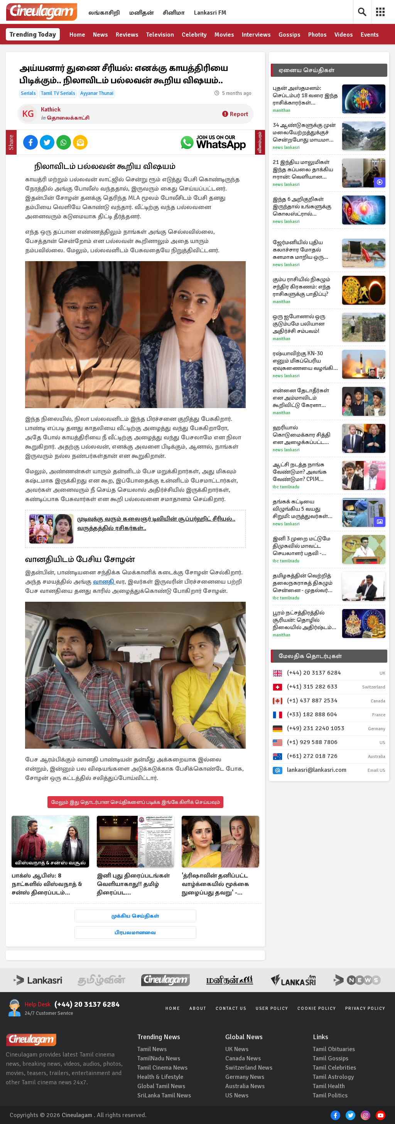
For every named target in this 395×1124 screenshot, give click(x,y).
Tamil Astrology (333, 1077)
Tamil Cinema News (162, 1068)
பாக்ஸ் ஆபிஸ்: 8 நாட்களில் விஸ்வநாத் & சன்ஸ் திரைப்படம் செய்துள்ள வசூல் (47, 885)
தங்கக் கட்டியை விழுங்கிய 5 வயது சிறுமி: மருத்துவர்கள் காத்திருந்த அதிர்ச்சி (300, 509)
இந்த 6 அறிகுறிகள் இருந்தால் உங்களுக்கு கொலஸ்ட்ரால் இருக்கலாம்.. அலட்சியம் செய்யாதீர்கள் (305, 207)
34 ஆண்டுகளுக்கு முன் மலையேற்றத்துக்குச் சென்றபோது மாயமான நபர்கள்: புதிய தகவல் (304, 132)
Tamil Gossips (330, 1058)
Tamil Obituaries (334, 1049)
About (197, 1008)
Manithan (281, 110)
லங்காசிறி (104, 13)
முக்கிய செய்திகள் (135, 916)
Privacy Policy (365, 1008)
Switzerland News (248, 1068)
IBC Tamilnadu (286, 487)
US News (236, 1095)
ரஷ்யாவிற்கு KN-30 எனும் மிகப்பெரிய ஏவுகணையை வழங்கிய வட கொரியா (305, 361)
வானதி (104, 582)
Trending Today (33, 34)
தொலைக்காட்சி (68, 118)
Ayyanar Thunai (96, 93)
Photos (317, 35)
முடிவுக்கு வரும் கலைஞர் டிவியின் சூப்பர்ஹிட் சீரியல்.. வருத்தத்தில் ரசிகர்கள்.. (156, 523)
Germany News (244, 1077)
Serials (28, 93)
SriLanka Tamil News (164, 1095)
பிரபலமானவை (135, 932)
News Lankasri (286, 147)
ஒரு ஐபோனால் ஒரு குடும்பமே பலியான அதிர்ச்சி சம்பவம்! (299, 323)
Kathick (51, 109)
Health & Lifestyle (160, 1077)
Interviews (256, 35)
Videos (343, 35)
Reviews (127, 35)
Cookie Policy (316, 1008)
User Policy (272, 1008)
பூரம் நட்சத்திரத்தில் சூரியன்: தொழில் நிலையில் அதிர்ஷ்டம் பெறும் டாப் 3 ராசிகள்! (302, 620)
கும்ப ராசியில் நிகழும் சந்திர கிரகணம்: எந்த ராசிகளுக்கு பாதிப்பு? (302, 286)
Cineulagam (77, 1115)
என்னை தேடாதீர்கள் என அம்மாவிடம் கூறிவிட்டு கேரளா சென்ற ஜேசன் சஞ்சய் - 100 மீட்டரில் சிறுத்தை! (304, 398)
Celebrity (194, 35)
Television (160, 35)
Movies (224, 35)
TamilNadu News (158, 1058)
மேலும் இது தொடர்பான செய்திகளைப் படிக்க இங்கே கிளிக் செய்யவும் (135, 802)
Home (77, 35)
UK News (236, 1049)
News (100, 35)
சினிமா (174, 13)
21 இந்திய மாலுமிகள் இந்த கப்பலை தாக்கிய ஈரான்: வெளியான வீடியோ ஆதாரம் (303, 170)
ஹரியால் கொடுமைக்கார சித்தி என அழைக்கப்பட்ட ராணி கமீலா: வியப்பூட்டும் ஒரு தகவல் (304, 435)
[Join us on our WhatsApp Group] (213, 142)
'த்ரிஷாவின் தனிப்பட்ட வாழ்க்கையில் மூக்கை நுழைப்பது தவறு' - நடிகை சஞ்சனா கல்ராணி (215, 885)
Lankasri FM (210, 13)
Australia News (245, 1086)
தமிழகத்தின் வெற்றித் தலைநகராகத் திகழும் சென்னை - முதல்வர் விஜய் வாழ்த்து (303, 583)
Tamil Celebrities (334, 1068)
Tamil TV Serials (58, 93)
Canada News (243, 1058)
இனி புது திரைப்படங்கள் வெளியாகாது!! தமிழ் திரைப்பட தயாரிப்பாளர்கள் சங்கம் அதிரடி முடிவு (133, 885)
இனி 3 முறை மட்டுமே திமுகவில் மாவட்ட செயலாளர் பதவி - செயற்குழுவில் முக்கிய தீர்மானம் (303, 546)
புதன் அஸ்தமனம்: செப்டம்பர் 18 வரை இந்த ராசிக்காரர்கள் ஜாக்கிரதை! (305, 95)
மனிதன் (141, 13)
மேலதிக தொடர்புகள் (310, 656)
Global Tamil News (161, 1086)
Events (370, 35)
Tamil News (152, 1049)
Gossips (289, 35)
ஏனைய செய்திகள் (307, 70)
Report (239, 114)
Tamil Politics (330, 1095)
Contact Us (231, 1008)
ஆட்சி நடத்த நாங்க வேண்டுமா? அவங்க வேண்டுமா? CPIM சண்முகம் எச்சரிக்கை (302, 472)
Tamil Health (329, 1086)
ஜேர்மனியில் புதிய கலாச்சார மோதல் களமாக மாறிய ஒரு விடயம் (298, 250)
